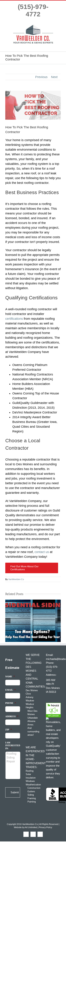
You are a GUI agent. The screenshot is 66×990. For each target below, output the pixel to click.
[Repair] (13, 761)
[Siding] (13, 758)
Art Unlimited (31, 827)
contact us (41, 552)
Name (10, 676)
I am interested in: (12, 745)
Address (11, 716)
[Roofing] (13, 754)
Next (54, 77)
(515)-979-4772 (33, 10)
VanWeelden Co (16, 579)
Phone (10, 703)
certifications (14, 318)
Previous (41, 77)
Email (10, 690)
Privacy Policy (45, 827)
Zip (8, 729)
